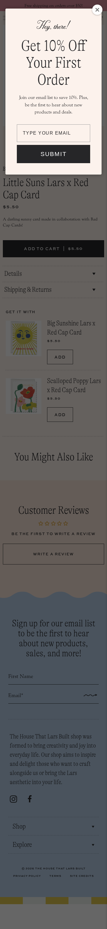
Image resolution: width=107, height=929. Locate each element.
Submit (54, 154)
